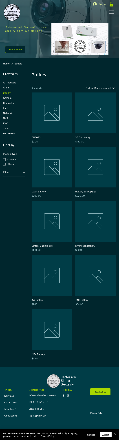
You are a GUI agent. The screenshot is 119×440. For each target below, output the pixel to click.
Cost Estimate (12, 415)
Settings (91, 434)
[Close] (115, 435)
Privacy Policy (96, 413)
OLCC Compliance (12, 402)
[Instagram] (68, 395)
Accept (105, 434)
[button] (111, 4)
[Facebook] (63, 395)
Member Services (12, 409)
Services (9, 395)
